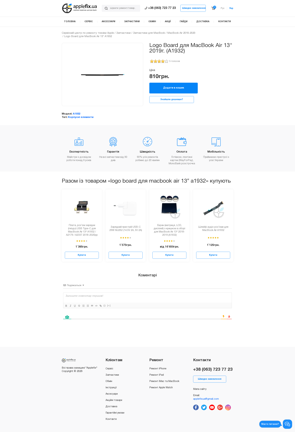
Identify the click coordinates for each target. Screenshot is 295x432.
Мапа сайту (199, 389)
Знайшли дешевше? (171, 100)
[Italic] (70, 306)
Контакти (111, 419)
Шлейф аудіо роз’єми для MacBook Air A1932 (213, 228)
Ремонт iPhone (157, 369)
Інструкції (111, 388)
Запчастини (123, 33)
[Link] (100, 306)
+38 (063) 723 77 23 (162, 8)
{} (105, 305)
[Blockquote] (92, 306)
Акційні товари (114, 400)
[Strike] (79, 306)
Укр (231, 8)
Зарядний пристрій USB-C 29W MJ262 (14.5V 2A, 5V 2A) (125, 228)
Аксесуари (112, 394)
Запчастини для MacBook (149, 33)
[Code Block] (96, 306)
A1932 (76, 114)
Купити (82, 255)
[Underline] (75, 306)
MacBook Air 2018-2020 (181, 33)
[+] (109, 305)
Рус (222, 8)
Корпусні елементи (80, 117)
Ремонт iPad (156, 375)
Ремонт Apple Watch (161, 388)
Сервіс (109, 369)
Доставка (111, 407)
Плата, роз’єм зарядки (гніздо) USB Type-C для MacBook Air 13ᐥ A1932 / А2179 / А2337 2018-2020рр (82, 230)
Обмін (109, 381)
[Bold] (66, 306)
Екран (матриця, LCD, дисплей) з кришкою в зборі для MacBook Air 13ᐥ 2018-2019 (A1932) (169, 230)
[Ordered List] (83, 306)
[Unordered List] (88, 306)
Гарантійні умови (115, 413)
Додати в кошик (173, 88)
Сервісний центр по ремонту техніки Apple (88, 33)
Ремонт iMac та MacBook (164, 381)
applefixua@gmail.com (206, 399)
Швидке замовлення (194, 8)
